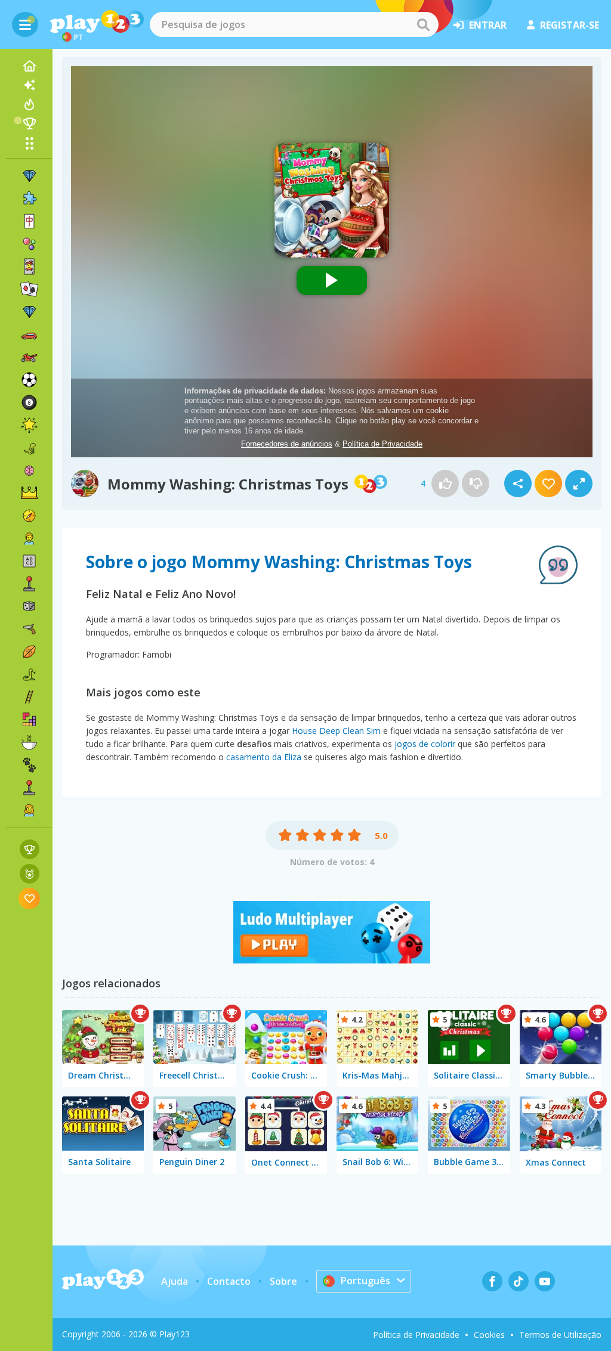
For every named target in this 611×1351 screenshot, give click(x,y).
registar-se (569, 25)
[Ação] (29, 515)
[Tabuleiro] (29, 606)
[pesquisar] (423, 24)
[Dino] (29, 447)
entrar (488, 25)
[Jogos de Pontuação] (29, 849)
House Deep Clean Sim (336, 730)
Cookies (489, 1334)
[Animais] (29, 765)
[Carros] (29, 334)
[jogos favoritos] (29, 898)
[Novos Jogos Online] (29, 85)
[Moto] (29, 357)
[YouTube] (545, 1281)
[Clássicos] (29, 674)
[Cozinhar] (29, 742)
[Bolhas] (29, 244)
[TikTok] (518, 1281)
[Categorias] (29, 143)
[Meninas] (29, 810)
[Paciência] (29, 289)
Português (365, 1280)
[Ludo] (331, 959)
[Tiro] (29, 629)
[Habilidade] (29, 697)
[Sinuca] (29, 402)
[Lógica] (29, 470)
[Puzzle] (29, 198)
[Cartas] (29, 266)
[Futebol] (29, 379)
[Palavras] (29, 561)
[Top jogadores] (29, 123)
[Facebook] (492, 1281)
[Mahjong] (29, 221)
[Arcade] (29, 583)
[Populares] (29, 104)
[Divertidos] (29, 425)
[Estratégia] (29, 493)
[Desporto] (29, 651)
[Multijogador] (29, 787)
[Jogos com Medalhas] (29, 874)
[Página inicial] (29, 66)
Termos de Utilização (560, 1334)
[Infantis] (29, 538)
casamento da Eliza (263, 757)
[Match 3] (29, 176)
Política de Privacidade (416, 1334)
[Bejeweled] (29, 311)
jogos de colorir (424, 743)
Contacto (229, 1281)
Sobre (283, 1281)
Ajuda (174, 1281)
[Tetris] (29, 719)
